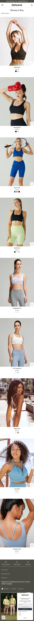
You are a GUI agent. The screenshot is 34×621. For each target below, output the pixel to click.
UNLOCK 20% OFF (25, 609)
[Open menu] (3, 5)
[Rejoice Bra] (17, 402)
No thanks (25, 617)
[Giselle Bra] (17, 222)
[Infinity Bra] (17, 41)
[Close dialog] (32, 594)
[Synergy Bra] (17, 101)
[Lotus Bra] (17, 463)
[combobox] (19, 607)
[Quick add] (32, 64)
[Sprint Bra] (17, 161)
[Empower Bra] (17, 523)
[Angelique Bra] (17, 282)
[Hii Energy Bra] (17, 342)
